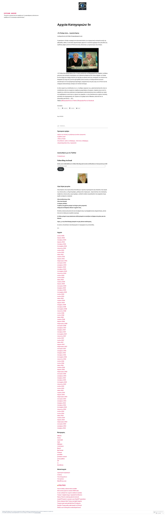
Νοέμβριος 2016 (61, 352)
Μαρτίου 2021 (61, 258)
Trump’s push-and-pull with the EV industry (69, 503)
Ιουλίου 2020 (60, 275)
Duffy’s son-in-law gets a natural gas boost (69, 507)
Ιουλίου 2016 (60, 361)
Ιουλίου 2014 (60, 411)
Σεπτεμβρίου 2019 (62, 292)
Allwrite (59, 435)
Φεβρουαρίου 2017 (62, 346)
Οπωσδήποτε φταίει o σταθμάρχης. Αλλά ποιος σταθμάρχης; (73, 140)
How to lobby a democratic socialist (67, 488)
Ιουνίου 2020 (60, 277)
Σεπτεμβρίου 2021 (62, 246)
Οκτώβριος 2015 (61, 380)
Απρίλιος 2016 (61, 367)
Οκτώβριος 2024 (61, 240)
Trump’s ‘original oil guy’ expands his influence (69, 495)
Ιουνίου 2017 (60, 340)
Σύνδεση (59, 474)
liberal (59, 448)
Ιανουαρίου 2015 (61, 399)
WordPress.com (61, 481)
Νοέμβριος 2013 (61, 428)
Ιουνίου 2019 (60, 296)
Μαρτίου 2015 (61, 394)
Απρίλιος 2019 (61, 300)
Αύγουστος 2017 (61, 336)
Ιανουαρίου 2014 (61, 424)
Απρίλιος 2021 (61, 256)
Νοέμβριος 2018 (61, 304)
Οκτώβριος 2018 (61, 307)
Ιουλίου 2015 (60, 386)
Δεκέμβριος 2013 (61, 426)
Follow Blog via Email (64, 160)
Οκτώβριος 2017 (61, 332)
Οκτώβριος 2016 (61, 355)
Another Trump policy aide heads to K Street (69, 505)
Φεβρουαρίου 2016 (62, 371)
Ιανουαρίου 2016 (61, 373)
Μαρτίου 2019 (61, 302)
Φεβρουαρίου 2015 (62, 396)
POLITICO (62, 485)
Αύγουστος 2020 (61, 273)
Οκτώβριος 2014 (61, 405)
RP (58, 460)
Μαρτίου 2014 (61, 419)
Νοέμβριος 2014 (61, 403)
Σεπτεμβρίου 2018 (62, 309)
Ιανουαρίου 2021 (61, 263)
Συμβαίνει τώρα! (61, 136)
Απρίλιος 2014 (61, 417)
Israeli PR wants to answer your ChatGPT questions (71, 499)
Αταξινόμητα (60, 446)
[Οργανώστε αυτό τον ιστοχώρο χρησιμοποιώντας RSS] (57, 485)
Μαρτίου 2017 (61, 344)
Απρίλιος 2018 (61, 319)
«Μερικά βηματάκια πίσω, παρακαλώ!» (66, 143)
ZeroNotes (60, 465)
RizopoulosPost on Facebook (86, 100)
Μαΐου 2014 (60, 415)
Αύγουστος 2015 (61, 384)
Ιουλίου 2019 (60, 294)
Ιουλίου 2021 (60, 250)
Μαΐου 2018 (60, 317)
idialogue (59, 444)
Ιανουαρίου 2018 (61, 325)
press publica (61, 458)
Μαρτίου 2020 (61, 283)
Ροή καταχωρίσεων (62, 476)
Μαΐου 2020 (60, 279)
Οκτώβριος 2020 (61, 269)
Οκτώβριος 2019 (61, 290)
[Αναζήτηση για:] (82, 126)
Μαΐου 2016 (60, 365)
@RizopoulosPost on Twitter (69, 100)
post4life (59, 454)
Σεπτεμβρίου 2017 (62, 334)
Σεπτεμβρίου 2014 (62, 407)
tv (57, 463)
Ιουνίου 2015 (60, 388)
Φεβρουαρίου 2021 (62, 260)
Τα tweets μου (61, 156)
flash (58, 442)
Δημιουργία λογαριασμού (63, 472)
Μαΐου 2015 (60, 390)
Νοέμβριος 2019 (61, 288)
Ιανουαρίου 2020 (61, 286)
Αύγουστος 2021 (61, 248)
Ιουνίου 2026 (60, 235)
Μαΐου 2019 (60, 298)
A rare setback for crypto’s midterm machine (69, 493)
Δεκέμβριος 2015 (61, 376)
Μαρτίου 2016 (61, 369)
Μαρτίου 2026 (61, 237)
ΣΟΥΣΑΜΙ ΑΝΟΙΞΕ (10, 13)
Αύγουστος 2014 (61, 409)
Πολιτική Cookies (37, 512)
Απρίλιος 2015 (61, 392)
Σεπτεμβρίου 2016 (62, 357)
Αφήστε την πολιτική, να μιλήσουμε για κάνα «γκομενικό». (71, 134)
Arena (59, 437)
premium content (62, 456)
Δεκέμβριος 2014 (61, 401)
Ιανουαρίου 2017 (61, 348)
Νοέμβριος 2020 (61, 267)
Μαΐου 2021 (60, 254)
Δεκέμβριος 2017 (61, 327)
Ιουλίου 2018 (60, 313)
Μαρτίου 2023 (61, 242)
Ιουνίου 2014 (60, 413)
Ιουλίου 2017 (60, 338)
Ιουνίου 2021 (60, 252)
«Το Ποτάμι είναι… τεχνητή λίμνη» (68, 33)
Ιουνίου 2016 (60, 363)
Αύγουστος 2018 (61, 311)
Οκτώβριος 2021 (61, 244)
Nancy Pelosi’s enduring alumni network (68, 497)
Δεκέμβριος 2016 (61, 350)
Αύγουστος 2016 (61, 359)
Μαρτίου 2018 (61, 321)
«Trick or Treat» (61, 138)
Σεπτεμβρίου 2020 (62, 271)
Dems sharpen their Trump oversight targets (69, 501)
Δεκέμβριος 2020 (61, 265)
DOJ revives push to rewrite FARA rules (68, 490)
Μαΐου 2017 (60, 342)
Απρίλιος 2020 (61, 281)
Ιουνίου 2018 (60, 315)
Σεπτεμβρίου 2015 (62, 382)
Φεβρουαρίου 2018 (62, 323)
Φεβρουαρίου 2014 (62, 421)
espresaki (60, 440)
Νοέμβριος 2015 (61, 378)
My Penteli (60, 450)
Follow (60, 169)
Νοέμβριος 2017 (61, 329)
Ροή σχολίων (60, 479)
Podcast (59, 452)
